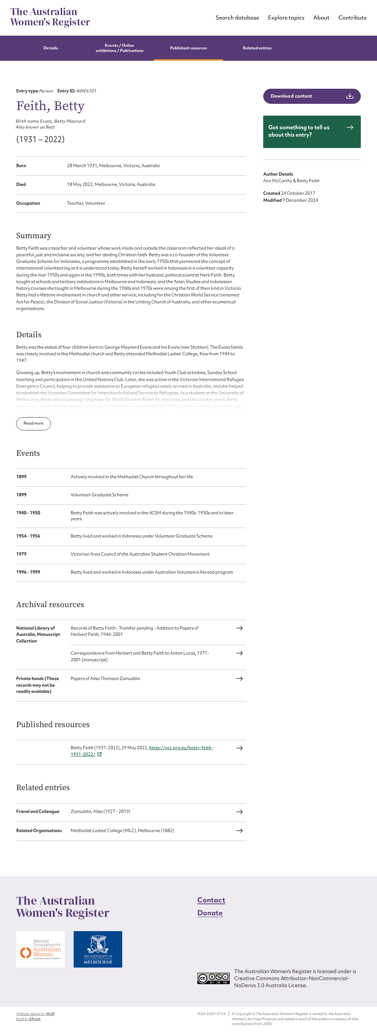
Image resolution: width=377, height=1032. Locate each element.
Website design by (35, 1013)
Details (50, 48)
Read (29, 423)
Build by (28, 1019)
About (321, 17)
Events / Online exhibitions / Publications (120, 48)
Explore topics (286, 17)
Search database (237, 17)
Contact (211, 900)
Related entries (257, 48)
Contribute (352, 17)
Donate (210, 912)
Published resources (188, 48)
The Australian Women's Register (50, 17)
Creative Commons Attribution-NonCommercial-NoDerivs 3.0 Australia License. (291, 982)
